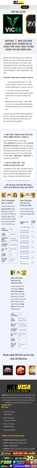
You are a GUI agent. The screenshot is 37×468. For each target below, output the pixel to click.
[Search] (35, 2)
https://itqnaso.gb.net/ (18, 440)
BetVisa (28, 58)
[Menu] (2, 2)
